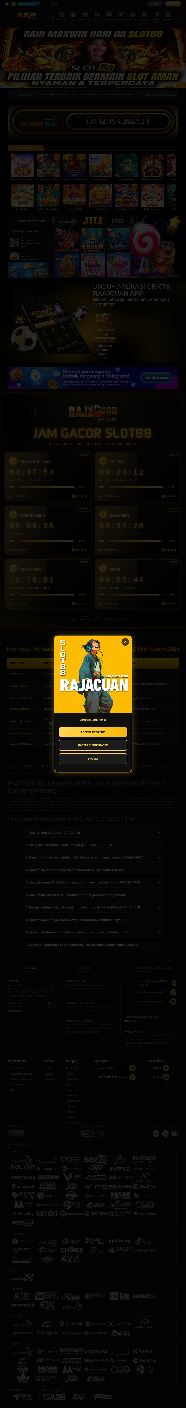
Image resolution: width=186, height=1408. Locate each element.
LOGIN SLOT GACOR (93, 732)
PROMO (93, 759)
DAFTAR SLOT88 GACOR (93, 745)
